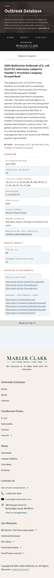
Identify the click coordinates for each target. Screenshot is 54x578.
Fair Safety (8, 541)
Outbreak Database (10, 535)
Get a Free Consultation (15, 487)
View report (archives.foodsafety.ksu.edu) (26, 302)
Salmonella (7, 423)
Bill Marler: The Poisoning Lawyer (19, 530)
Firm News (6, 464)
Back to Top (26, 323)
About (24, 37)
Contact (41, 37)
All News (5, 470)
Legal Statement (20, 569)
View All (6, 435)
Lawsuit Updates (9, 458)
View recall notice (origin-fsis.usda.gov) (25, 281)
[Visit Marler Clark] (27, 359)
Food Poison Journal (12, 553)
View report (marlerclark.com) (21, 312)
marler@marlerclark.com (18, 499)
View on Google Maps (16, 512)
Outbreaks (6, 452)
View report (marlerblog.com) (20, 299)
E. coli (4, 418)
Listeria (5, 429)
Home (10, 37)
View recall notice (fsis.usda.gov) (21, 284)
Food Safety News (11, 547)
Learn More (42, 28)
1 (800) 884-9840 (13, 493)
